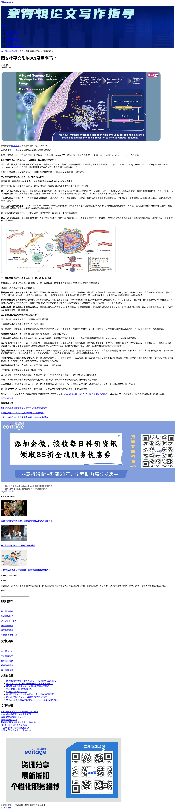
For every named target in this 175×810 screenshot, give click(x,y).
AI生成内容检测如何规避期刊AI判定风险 (19, 712)
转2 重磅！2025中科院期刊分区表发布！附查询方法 (29, 684)
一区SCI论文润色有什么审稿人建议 (17, 730)
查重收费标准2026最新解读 (13, 717)
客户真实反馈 (12, 44)
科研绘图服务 (7, 630)
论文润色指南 (12, 33)
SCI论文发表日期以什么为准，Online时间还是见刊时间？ (32, 700)
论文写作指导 (7, 51)
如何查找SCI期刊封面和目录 (19, 689)
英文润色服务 (7, 611)
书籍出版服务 (7, 625)
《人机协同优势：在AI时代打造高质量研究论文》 (85, 394)
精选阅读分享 (12, 41)
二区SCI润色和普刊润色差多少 (15, 728)
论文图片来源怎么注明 (16, 692)
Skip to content (7, 2)
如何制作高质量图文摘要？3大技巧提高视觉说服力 (24, 408)
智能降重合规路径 (9, 720)
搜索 (3, 590)
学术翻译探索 (12, 36)
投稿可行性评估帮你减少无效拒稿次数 (18, 722)
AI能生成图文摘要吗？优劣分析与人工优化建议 (22, 413)
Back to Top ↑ (7, 808)
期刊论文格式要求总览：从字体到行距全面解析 (27, 686)
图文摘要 (15, 145)
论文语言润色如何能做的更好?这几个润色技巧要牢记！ (31, 694)
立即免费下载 (7, 398)
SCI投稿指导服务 (9, 621)
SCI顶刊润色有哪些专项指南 (14, 725)
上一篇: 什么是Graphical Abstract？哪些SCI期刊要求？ (26, 486)
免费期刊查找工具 (14, 47)
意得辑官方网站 (13, 30)
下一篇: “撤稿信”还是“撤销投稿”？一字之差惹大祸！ (25, 489)
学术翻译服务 (7, 616)
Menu (3, 26)
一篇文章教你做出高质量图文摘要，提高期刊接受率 (24, 417)
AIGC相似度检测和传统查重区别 (16, 714)
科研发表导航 (12, 38)
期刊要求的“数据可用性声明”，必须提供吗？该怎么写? (31, 681)
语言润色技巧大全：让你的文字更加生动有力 (26, 697)
